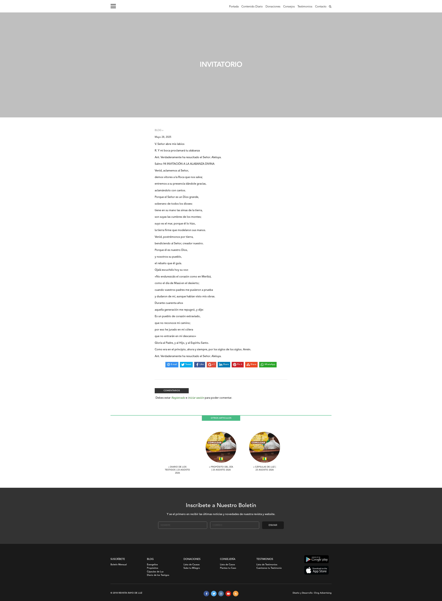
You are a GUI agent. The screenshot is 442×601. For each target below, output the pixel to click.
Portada (234, 6)
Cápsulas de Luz (155, 572)
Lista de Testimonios (266, 565)
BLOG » (159, 130)
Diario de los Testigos (158, 575)
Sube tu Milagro (192, 568)
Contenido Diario (252, 6)
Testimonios (304, 6)
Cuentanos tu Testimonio (269, 568)
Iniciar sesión (196, 398)
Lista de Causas (192, 565)
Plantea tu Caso (228, 568)
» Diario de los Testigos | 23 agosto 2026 (177, 470)
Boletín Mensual (118, 565)
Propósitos (152, 568)
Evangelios (152, 565)
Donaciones (273, 6)
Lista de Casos (227, 565)
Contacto (320, 6)
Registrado (178, 398)
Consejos (289, 6)
